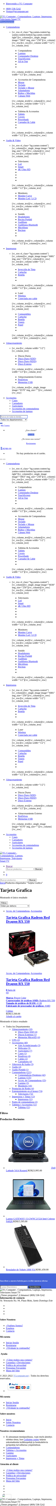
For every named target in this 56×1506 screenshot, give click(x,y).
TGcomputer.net (21, 1375)
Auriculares (17, 406)
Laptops (22, 53)
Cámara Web (24, 96)
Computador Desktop (28, 56)
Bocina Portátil (25, 219)
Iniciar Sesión (12, 1342)
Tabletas (24, 1107)
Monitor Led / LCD (27, 198)
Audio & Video (13, 140)
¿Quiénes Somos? (14, 1325)
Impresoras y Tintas (23, 1096)
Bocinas (22, 230)
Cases (14, 400)
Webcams (24, 1048)
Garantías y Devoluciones (18, 1362)
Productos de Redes (23, 1088)
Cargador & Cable (26, 122)
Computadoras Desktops (32, 1075)
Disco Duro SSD (27, 1032)
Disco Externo (25, 364)
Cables (23, 1059)
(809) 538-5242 (13, 8)
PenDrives (23, 379)
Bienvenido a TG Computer (19, 3)
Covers (21, 117)
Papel (20, 325)
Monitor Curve (25, 196)
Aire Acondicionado (29, 1045)
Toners (21, 322)
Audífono (22, 222)
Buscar (9, 866)
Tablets (21, 114)
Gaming (23, 1083)
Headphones (24, 217)
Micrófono (23, 227)
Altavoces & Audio (22, 1064)
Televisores (25, 1094)
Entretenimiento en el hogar (27, 1091)
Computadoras (13, 27)
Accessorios (36, 911)
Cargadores (17, 403)
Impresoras (11, 248)
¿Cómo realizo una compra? (19, 1360)
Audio (16, 1067)
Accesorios (11, 398)
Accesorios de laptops (22, 411)
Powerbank (23, 119)
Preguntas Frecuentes (16, 1368)
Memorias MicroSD (29, 1037)
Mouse (21, 82)
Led (20, 164)
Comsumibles (24, 314)
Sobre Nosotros (13, 1422)
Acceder (31, 435)
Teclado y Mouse (26, 88)
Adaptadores (24, 90)
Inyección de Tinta (26, 269)
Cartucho (22, 272)
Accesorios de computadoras (25, 408)
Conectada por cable (27, 298)
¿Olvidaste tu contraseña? (18, 1348)
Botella (21, 275)
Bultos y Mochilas (26, 93)
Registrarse (11, 1345)
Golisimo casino (31, 1439)
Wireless (22, 296)
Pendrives (24, 1056)
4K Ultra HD (24, 169)
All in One (23, 61)
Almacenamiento (14, 343)
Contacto (10, 1331)
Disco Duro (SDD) (27, 358)
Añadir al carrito (13, 1016)
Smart (20, 167)
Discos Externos (27, 1034)
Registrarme (31, 443)
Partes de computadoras (24, 1102)
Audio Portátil (20, 1069)
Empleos (10, 1328)
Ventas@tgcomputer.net (17, 11)
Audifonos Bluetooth (28, 225)
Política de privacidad (16, 1365)
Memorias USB (25, 382)
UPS (16, 1040)
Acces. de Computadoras (18, 911)
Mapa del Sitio (13, 1370)
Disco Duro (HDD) (27, 361)
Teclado (21, 85)
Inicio (2, 883)
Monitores (25, 1086)
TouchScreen (24, 58)
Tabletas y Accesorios (24, 1104)
